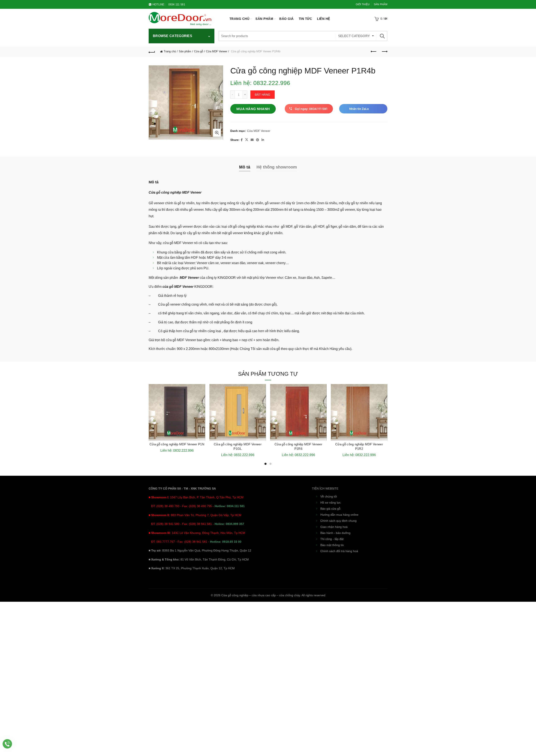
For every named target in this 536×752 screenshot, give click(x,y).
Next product (384, 52)
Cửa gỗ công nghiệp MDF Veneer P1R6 (298, 446)
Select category (354, 36)
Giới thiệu (363, 4)
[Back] (152, 52)
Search (382, 36)
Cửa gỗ (198, 51)
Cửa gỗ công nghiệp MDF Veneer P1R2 (359, 446)
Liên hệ (323, 19)
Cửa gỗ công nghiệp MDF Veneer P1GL (238, 446)
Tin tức (305, 19)
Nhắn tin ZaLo (359, 109)
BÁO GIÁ (286, 19)
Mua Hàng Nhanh (253, 109)
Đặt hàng (262, 94)
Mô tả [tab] (244, 167)
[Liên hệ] (7, 744)
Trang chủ (239, 19)
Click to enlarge (217, 133)
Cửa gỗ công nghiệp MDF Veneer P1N (176, 444)
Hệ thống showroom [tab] (276, 167)
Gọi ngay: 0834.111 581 (311, 109)
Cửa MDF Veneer (216, 51)
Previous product (373, 52)
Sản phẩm (380, 4)
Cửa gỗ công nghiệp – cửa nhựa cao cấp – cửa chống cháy (260, 595)
